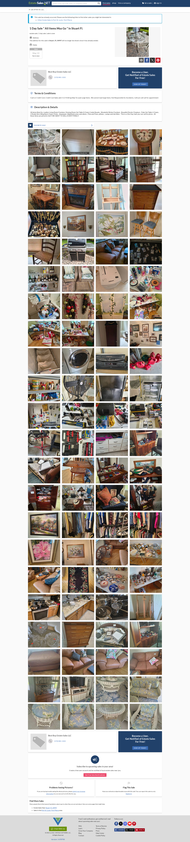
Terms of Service (101, 826)
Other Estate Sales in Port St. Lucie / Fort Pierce (55, 20)
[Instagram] (125, 824)
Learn (80, 828)
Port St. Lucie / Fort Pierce (50, 810)
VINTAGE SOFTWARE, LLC (63, 833)
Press (98, 831)
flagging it (129, 794)
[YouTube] (130, 824)
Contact (81, 835)
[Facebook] (116, 824)
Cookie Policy (100, 835)
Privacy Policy (100, 828)
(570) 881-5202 (60, 77)
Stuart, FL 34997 (51, 808)
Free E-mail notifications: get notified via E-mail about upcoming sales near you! (94, 820)
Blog (80, 833)
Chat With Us (59, 829)
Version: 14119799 (58, 839)
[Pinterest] (134, 824)
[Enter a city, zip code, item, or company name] (98, 3)
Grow (85, 831)
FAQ (80, 826)
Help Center (100, 833)
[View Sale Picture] (44, 142)
